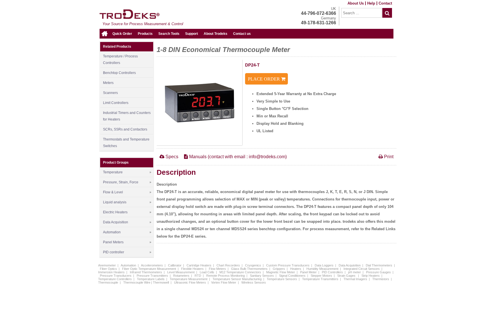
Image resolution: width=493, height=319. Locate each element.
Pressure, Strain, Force (120, 182)
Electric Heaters (115, 212)
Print (388, 156)
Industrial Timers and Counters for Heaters (127, 116)
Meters (108, 83)
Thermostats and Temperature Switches (126, 142)
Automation (112, 232)
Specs (171, 156)
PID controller (113, 252)
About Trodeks (215, 34)
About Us (355, 3)
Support (191, 34)
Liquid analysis (114, 202)
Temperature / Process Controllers (120, 59)
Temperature (113, 172)
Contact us (242, 34)
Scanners (110, 93)
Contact (385, 3)
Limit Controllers (115, 103)
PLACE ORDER (264, 79)
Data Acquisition (115, 222)
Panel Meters (113, 242)
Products (145, 34)
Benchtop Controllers (119, 73)
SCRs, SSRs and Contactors (125, 129)
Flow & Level (113, 192)
